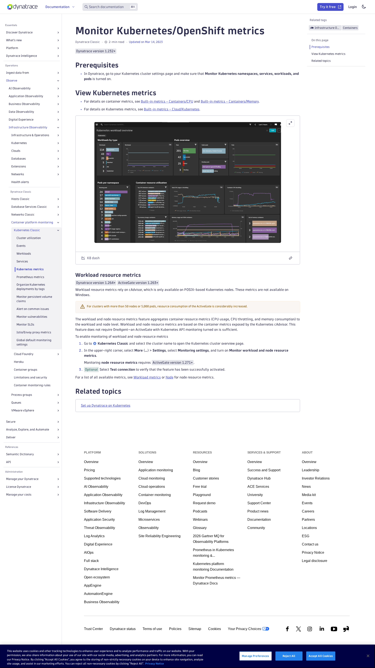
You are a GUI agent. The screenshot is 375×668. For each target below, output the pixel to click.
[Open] (58, 32)
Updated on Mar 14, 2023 (146, 42)
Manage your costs (18, 494)
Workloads (23, 253)
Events (21, 245)
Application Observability (26, 96)
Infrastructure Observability (28, 127)
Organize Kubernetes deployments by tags (30, 286)
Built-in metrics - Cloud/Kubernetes (171, 109)
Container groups (25, 369)
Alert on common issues (32, 309)
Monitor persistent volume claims (34, 299)
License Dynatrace (18, 486)
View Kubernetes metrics (328, 53)
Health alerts (20, 182)
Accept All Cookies (321, 656)
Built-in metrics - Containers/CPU (167, 101)
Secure (10, 421)
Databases (18, 158)
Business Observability (24, 104)
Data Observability (21, 111)
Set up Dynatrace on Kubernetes (105, 405)
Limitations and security (30, 377)
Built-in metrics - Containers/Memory (230, 101)
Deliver (11, 437)
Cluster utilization (28, 238)
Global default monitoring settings (33, 342)
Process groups (21, 394)
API (8, 462)
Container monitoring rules (32, 385)
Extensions (18, 166)
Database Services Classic (29, 206)
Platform (12, 48)
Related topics (321, 60)
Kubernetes (19, 143)
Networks (17, 174)
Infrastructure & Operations (30, 135)
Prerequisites (320, 47)
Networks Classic (23, 214)
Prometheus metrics (30, 277)
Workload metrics (147, 377)
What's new (14, 40)
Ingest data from (17, 72)
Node (169, 377)
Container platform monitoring (32, 222)
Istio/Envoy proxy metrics (33, 332)
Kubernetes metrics (30, 269)
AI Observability (20, 88)
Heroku (19, 361)
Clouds (15, 150)
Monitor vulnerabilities (31, 316)
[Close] (58, 81)
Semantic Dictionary (20, 454)
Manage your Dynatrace (22, 479)
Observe (11, 80)
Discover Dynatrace (19, 32)
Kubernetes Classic (27, 230)
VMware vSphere (22, 410)
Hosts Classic (20, 199)
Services (22, 261)
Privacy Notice (154, 663)
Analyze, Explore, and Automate (27, 429)
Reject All (289, 656)
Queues (16, 402)
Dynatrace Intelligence (21, 55)
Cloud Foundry (23, 354)
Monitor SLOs (25, 324)
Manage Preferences (255, 656)
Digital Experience (21, 119)
